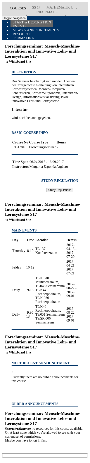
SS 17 (36, 7)
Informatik (47, 12)
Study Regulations (59, 190)
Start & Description (32, 22)
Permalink (23, 38)
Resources (23, 34)
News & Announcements (36, 30)
